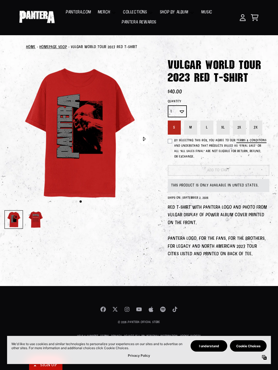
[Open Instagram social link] (127, 309)
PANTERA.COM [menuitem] (78, 12)
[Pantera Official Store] (36, 18)
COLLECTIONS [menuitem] (135, 12)
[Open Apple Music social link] (151, 309)
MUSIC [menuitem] (206, 12)
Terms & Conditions (251, 140)
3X (256, 127)
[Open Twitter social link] (115, 309)
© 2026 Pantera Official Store (139, 322)
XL (223, 127)
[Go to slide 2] (81, 201)
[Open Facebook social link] (103, 309)
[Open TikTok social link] (175, 309)
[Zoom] (78, 133)
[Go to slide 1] (76, 201)
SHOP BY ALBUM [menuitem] (174, 12)
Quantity (174, 101)
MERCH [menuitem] (104, 12)
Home (31, 47)
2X (239, 127)
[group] (13, 219)
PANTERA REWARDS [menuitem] (139, 22)
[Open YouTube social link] (139, 309)
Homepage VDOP (53, 47)
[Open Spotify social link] (163, 309)
